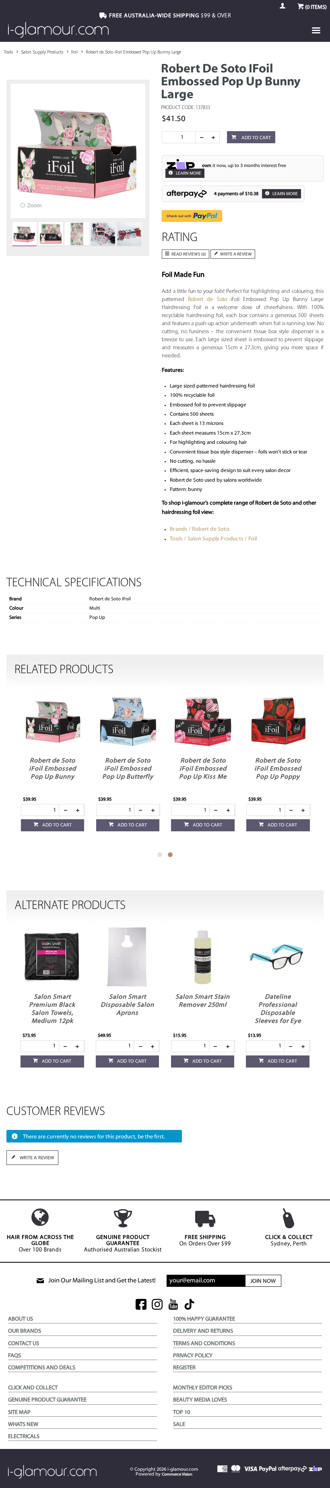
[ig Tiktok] (189, 1305)
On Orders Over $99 (205, 1241)
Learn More (188, 173)
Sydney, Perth (289, 1241)
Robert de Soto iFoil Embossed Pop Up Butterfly (127, 769)
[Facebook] (141, 1305)
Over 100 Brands (40, 1244)
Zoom (34, 206)
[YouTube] (173, 1305)
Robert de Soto (209, 300)
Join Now (263, 1281)
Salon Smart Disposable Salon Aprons (127, 1005)
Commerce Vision (177, 1474)
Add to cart (255, 138)
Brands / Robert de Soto (199, 529)
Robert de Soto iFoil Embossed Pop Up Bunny (52, 769)
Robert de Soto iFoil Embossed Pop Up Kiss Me (203, 769)
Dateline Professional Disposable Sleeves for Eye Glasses (278, 1013)
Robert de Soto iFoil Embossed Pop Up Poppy (277, 769)
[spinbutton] (180, 137)
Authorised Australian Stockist (123, 1244)
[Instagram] (157, 1305)
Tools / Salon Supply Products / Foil (213, 539)
